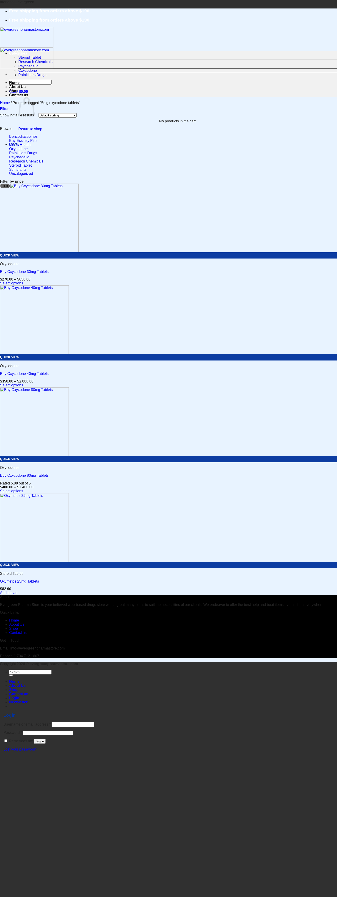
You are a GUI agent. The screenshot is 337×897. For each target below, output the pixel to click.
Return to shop (30, 129)
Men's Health (19, 145)
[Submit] (11, 675)
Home (14, 83)
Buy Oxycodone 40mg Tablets (24, 374)
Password (12, 733)
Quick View (9, 255)
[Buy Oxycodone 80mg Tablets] (34, 455)
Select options (11, 283)
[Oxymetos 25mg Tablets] (34, 561)
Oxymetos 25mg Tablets (19, 581)
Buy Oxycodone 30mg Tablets (24, 272)
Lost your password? (20, 749)
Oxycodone (27, 70)
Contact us (18, 95)
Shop (14, 91)
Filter (5, 185)
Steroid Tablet (29, 57)
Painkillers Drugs (32, 75)
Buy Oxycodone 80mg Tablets (24, 475)
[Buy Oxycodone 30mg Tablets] (44, 251)
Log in (40, 741)
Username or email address (27, 724)
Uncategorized (21, 174)
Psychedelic (28, 66)
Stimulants (17, 169)
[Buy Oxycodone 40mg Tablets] (34, 353)
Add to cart (8, 593)
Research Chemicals (35, 62)
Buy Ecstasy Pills (23, 141)
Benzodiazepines (23, 136)
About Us (17, 87)
